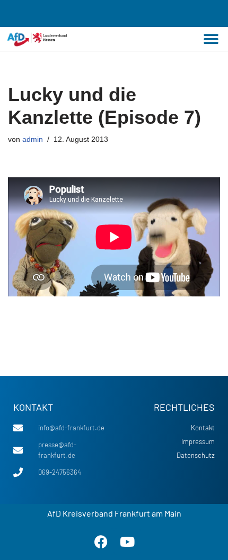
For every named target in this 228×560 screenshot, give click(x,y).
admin (32, 139)
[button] (211, 39)
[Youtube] (127, 541)
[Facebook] (100, 541)
